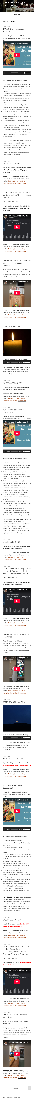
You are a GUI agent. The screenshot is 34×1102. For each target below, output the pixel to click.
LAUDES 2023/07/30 (12, 920)
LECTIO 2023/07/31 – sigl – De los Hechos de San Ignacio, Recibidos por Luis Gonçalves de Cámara (17, 571)
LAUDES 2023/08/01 (11, 163)
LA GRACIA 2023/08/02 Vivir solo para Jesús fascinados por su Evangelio (17, 263)
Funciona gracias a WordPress (11, 1097)
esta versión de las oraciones (17, 80)
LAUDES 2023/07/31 (11, 542)
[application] (17, 73)
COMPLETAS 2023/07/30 (14, 702)
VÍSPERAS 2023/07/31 (12, 383)
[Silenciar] (24, 73)
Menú (18, 14)
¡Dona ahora (22, 183)
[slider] (27, 72)
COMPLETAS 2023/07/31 (13, 326)
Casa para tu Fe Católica (14, 4)
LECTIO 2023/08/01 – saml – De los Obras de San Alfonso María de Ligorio (17, 195)
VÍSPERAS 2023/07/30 (13, 759)
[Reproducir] (5, 73)
